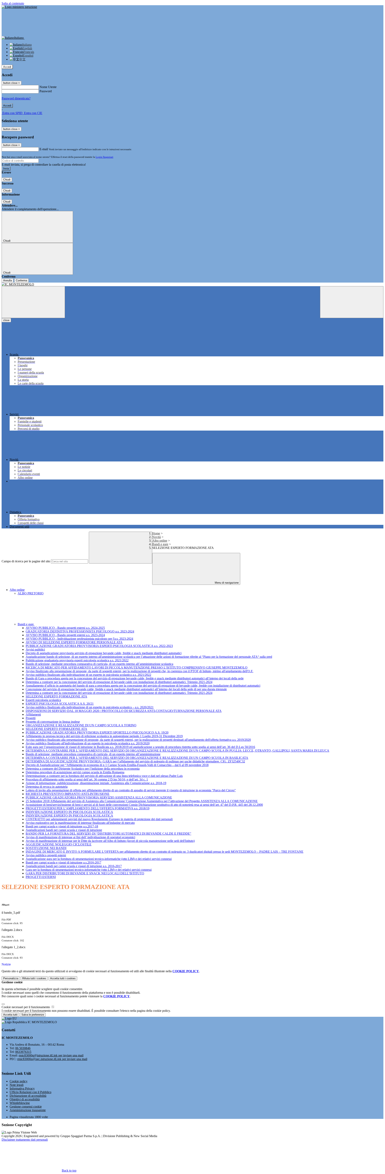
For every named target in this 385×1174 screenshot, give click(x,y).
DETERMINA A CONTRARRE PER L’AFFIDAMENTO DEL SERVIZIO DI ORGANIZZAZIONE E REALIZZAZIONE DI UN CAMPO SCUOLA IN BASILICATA (137, 757)
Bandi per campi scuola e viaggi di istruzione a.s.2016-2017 (63, 862)
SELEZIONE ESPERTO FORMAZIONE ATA (56, 696)
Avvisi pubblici (35, 649)
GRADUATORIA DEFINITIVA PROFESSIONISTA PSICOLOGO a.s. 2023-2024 (80, 631)
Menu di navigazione (226, 582)
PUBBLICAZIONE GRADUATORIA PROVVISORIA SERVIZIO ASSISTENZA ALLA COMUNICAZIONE (99, 797)
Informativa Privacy (22, 1088)
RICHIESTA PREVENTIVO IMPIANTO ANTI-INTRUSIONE (67, 794)
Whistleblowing (20, 1103)
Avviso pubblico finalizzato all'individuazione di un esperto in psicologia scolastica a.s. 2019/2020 (88, 743)
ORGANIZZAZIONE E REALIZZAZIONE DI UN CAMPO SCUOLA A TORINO (81, 725)
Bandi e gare (160, 544)
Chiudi (6, 179)
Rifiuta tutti (34, 978)
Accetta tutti (63, 978)
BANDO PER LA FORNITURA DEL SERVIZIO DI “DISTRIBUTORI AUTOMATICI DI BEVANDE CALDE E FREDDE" (108, 833)
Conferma (21, 280)
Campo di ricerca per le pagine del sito (26, 561)
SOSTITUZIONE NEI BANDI (46, 848)
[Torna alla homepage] (192, 284)
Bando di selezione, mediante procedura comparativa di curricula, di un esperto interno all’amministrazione (93, 754)
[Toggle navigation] (33, 302)
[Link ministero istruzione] (19, 7)
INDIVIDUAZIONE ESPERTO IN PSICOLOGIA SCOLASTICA (69, 812)
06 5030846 (22, 1048)
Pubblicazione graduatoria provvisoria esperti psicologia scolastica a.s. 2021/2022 (77, 660)
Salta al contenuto (13, 3)
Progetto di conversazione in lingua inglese (53, 721)
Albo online (159, 540)
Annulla (7, 280)
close (6, 320)
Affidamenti (33, 714)
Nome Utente (48, 87)
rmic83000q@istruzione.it (51, 1055)
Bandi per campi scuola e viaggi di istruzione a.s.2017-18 (62, 826)
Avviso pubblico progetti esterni (46, 855)
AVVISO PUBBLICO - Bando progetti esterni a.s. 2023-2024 (65, 635)
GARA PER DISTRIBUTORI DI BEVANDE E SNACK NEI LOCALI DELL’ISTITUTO (85, 873)
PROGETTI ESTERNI (41, 877)
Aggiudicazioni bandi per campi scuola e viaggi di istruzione (64, 830)
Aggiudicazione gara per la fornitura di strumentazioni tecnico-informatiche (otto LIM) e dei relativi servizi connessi (99, 859)
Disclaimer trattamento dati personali (25, 1139)
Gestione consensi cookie (26, 1106)
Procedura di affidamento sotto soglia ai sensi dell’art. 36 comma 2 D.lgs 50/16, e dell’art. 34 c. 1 (87, 779)
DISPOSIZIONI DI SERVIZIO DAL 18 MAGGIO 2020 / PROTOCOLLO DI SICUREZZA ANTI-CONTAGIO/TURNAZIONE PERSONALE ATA (124, 711)
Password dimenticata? (16, 98)
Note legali (16, 1085)
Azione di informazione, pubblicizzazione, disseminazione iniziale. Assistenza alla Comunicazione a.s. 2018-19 (96, 783)
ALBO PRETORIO (31, 593)
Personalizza (10, 978)
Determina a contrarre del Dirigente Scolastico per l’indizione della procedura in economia (83, 768)
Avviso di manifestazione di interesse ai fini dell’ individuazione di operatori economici (80, 837)
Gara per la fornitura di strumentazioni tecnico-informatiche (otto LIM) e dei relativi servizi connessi (89, 869)
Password (46, 91)
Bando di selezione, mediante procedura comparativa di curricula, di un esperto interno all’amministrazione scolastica (99, 664)
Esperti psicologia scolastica (43, 700)
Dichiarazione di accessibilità (28, 1095)
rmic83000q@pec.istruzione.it (52, 1059)
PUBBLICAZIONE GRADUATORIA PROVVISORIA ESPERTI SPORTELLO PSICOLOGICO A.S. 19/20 (97, 732)
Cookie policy (18, 1081)
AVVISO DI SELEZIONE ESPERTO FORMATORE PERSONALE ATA (74, 642)
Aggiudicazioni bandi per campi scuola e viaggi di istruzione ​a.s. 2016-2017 (74, 866)
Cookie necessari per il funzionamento (26, 1007)
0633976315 (23, 1051)
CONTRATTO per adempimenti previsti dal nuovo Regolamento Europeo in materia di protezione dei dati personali (99, 819)
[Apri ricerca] (351, 302)
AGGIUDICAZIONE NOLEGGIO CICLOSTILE (58, 844)
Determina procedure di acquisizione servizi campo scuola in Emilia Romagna (75, 772)
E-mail (44, 149)
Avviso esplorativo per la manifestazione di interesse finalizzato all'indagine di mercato (80, 822)
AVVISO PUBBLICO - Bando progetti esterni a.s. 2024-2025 (65, 628)
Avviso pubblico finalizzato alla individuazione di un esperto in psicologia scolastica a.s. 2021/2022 (88, 674)
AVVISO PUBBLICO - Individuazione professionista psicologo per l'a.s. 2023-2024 (79, 638)
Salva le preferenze (32, 1014)
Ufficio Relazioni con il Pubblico (30, 1092)
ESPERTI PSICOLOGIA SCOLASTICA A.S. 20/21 (60, 703)
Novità (156, 537)
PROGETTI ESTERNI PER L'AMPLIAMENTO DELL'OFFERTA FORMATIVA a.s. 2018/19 (87, 808)
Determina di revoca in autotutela (47, 786)
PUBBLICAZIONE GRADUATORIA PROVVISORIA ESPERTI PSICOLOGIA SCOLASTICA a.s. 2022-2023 (99, 646)
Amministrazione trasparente (28, 1110)
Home (156, 533)
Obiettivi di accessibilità (25, 1099)
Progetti (30, 718)
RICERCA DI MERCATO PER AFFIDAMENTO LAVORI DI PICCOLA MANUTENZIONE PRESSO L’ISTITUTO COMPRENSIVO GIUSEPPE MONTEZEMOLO (136, 667)
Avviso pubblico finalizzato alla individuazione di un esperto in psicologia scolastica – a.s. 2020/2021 (90, 707)
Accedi (7, 66)
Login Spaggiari (104, 156)
